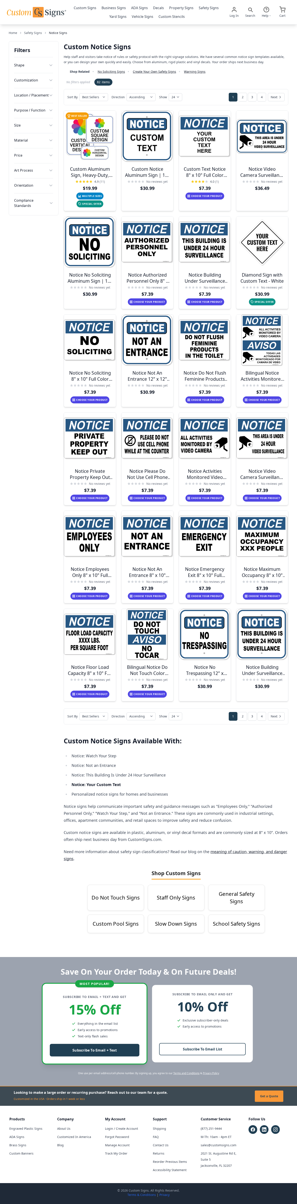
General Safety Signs (236, 897)
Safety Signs (209, 7)
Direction (118, 97)
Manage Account (117, 1145)
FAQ (156, 1137)
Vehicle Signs (142, 16)
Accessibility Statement (170, 1170)
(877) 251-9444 (211, 1128)
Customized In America (74, 1137)
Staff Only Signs (176, 897)
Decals (158, 7)
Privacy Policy (211, 1073)
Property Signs (181, 7)
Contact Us (161, 1145)
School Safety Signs (236, 923)
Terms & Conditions (141, 1195)
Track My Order (116, 1153)
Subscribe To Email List (202, 1049)
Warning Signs (194, 71)
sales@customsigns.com (218, 1145)
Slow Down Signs (176, 923)
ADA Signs (139, 7)
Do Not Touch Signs (116, 897)
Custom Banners (21, 1153)
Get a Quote (269, 1096)
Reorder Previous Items (170, 1162)
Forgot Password (117, 1137)
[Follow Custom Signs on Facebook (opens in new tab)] (253, 1129)
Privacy (164, 1195)
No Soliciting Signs (111, 71)
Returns (158, 1153)
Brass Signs (17, 1145)
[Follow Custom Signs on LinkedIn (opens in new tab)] (264, 1129)
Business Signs (114, 7)
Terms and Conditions (186, 1073)
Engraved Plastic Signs (25, 1128)
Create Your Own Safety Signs (154, 71)
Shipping (159, 1128)
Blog (60, 1145)
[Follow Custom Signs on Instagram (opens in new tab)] (275, 1129)
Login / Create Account (121, 1128)
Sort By (72, 97)
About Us (63, 1128)
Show (163, 97)
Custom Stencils (172, 16)
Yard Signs (118, 16)
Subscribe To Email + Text (94, 1050)
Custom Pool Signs (116, 923)
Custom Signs (85, 7)
